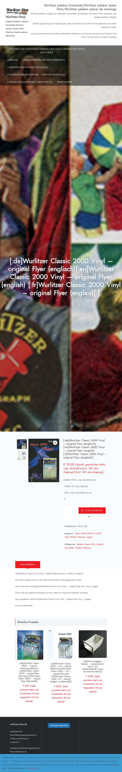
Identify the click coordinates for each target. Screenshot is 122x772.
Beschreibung (28, 564)
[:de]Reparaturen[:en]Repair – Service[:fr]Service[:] (36, 74)
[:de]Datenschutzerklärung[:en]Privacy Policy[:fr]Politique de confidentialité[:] (25, 751)
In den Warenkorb (93, 510)
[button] (55, 443)
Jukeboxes (13, 60)
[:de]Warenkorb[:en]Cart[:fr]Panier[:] (44, 60)
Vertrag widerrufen (59, 725)
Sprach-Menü (64, 82)
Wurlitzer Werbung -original (81, 537)
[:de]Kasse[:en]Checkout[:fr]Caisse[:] (28, 67)
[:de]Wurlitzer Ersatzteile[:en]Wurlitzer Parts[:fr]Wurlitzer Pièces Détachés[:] (47, 51)
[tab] (27, 564)
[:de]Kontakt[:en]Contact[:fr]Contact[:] (30, 82)
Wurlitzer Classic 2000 (85, 544)
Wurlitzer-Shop (15, 17)
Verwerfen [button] (33, 768)
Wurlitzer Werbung (83, 547)
